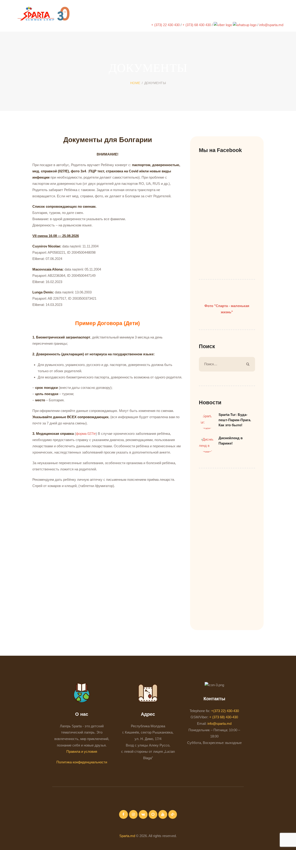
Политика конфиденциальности (81, 762)
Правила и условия (81, 751)
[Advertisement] (116, 506)
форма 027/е (86, 434)
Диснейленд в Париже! (231, 440)
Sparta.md (127, 836)
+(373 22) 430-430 (225, 711)
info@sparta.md (271, 25)
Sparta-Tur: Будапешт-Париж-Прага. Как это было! (235, 420)
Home (135, 83)
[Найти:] (227, 364)
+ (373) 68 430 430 (197, 25)
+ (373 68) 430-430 (223, 717)
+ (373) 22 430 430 (166, 25)
